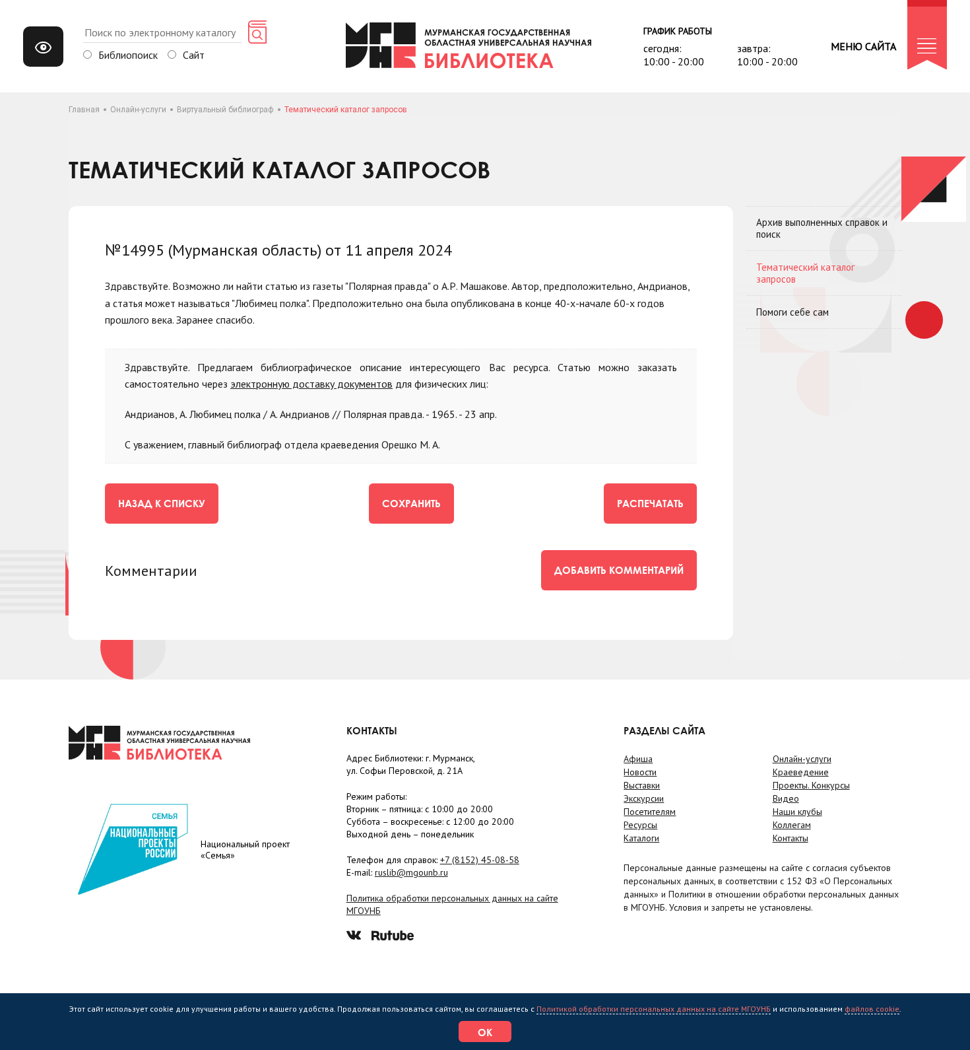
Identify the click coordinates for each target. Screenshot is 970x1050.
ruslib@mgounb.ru (411, 872)
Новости (640, 772)
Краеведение (801, 772)
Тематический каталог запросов (805, 273)
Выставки (642, 785)
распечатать (650, 503)
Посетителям (650, 812)
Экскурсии (644, 798)
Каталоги (641, 838)
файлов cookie (872, 1009)
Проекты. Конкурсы (811, 785)
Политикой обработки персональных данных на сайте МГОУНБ (653, 1009)
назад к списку (161, 503)
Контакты (790, 838)
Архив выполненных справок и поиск (822, 228)
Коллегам (792, 825)
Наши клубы (797, 812)
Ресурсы (640, 825)
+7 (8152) (479, 860)
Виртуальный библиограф (225, 110)
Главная (84, 110)
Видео (786, 798)
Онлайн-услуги (138, 110)
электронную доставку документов (311, 383)
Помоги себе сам (792, 312)
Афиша (638, 759)
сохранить (411, 503)
